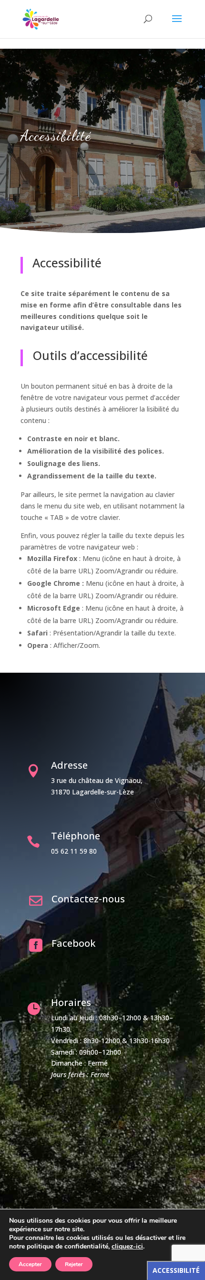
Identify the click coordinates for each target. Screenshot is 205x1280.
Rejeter (74, 1264)
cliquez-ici (127, 1246)
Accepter (30, 1264)
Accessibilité (176, 1270)
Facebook (73, 943)
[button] (176, 24)
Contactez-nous (88, 898)
